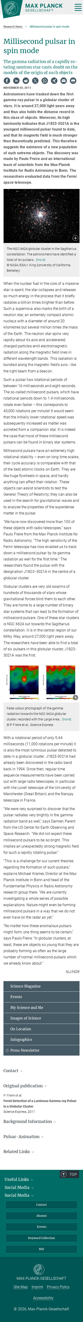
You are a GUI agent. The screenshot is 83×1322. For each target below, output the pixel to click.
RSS (41, 1249)
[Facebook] (6, 80)
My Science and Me (26, 1007)
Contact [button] (11, 1070)
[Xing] (54, 80)
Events (16, 997)
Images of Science (25, 1018)
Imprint (37, 1287)
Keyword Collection (41, 1238)
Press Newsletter (24, 1050)
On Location (20, 1029)
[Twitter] (35, 80)
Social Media (17, 1187)
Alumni (41, 1215)
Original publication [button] (23, 1086)
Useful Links (17, 1179)
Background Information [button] (28, 1121)
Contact (41, 1204)
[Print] (73, 80)
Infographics (21, 1039)
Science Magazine (25, 986)
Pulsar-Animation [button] (21, 1136)
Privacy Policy (58, 1287)
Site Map (21, 1287)
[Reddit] (25, 80)
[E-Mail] (63, 80)
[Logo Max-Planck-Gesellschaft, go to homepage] (35, 9)
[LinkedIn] (16, 80)
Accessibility (43, 1298)
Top (73, 1174)
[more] (40, 260)
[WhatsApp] (44, 80)
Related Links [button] (17, 1151)
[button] (75, 238)
